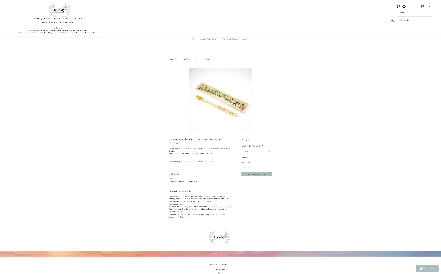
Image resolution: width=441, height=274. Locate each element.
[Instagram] (399, 6)
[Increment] (249, 162)
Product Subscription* (252, 145)
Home (171, 59)
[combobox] (256, 151)
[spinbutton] (246, 162)
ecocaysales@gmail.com (219, 264)
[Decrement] (242, 162)
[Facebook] (404, 6)
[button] (393, 21)
